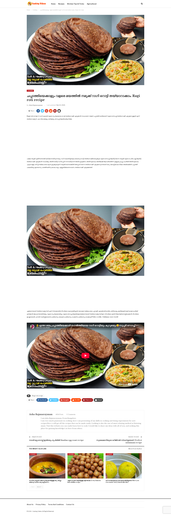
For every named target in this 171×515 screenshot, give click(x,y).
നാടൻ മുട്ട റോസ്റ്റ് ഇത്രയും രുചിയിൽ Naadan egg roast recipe (56, 440)
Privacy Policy (41, 504)
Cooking (30, 90)
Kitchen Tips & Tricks (75, 4)
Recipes (61, 4)
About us (30, 504)
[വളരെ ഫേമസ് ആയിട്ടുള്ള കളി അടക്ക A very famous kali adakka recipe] (85, 465)
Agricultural (91, 4)
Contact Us (70, 504)
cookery (33, 454)
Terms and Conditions (56, 504)
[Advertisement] (85, 139)
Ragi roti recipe (37, 396)
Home (53, 4)
